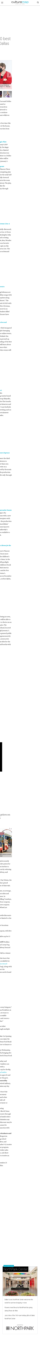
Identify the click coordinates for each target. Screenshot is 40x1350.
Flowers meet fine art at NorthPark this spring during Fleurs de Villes (18, 1309)
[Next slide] (9, 74)
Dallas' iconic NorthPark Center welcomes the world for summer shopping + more (19, 1301)
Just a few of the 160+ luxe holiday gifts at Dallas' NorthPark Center (20, 1317)
